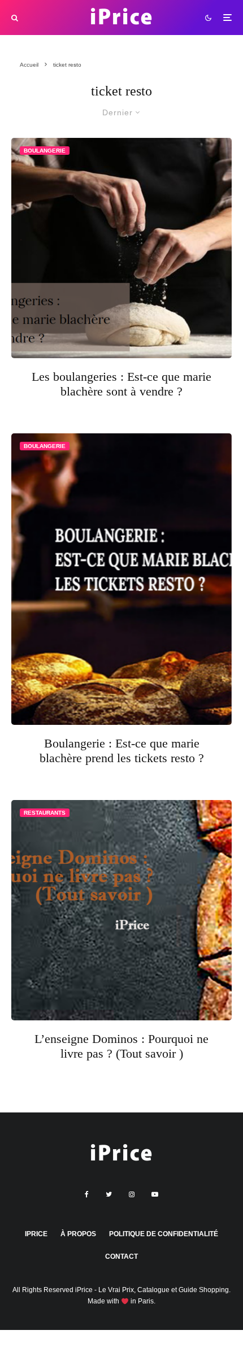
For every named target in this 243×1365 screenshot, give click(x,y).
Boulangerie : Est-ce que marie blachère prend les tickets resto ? (122, 750)
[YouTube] (155, 1194)
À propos (78, 1234)
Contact (121, 1256)
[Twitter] (108, 1194)
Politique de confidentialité (163, 1234)
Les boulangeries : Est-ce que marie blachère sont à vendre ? (121, 383)
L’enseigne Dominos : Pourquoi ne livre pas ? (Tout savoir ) (121, 1046)
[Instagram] (131, 1194)
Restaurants (45, 813)
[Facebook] (86, 1194)
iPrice (36, 1234)
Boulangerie (45, 150)
